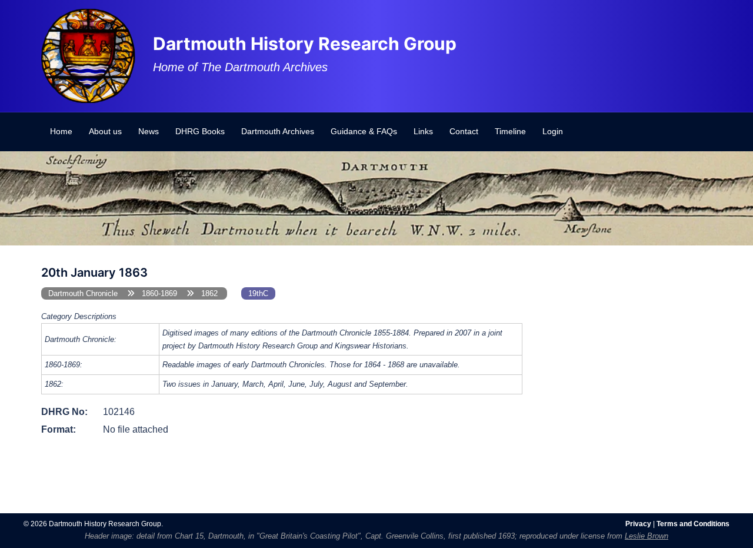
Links (423, 131)
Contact (463, 131)
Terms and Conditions (693, 524)
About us (105, 131)
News (148, 131)
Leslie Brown (646, 536)
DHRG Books (200, 131)
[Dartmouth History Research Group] (88, 55)
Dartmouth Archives (277, 131)
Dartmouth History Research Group (305, 43)
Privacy (638, 524)
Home (61, 131)
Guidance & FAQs (364, 131)
